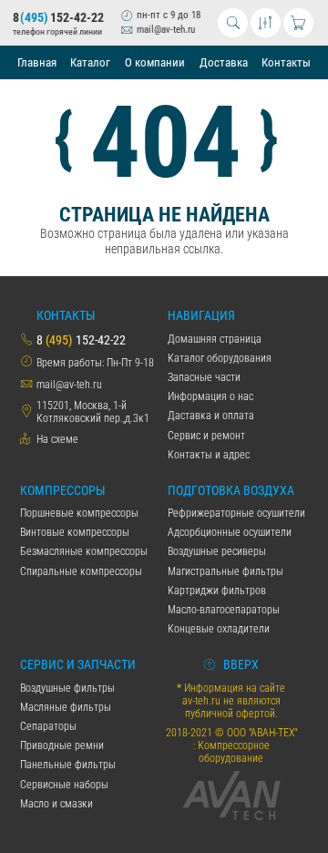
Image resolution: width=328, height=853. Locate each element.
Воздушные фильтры (67, 688)
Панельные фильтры (68, 764)
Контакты (286, 62)
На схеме (57, 439)
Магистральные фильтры (225, 571)
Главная (36, 62)
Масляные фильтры (65, 707)
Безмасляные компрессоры (84, 551)
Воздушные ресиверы (217, 551)
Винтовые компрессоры (74, 532)
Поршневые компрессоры (79, 513)
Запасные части (204, 377)
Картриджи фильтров (217, 590)
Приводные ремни (62, 745)
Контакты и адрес (209, 454)
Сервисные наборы (64, 784)
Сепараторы (48, 726)
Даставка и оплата (211, 415)
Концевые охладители (219, 628)
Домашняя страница (214, 339)
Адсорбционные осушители (230, 532)
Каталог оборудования (220, 358)
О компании (155, 62)
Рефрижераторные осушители (236, 513)
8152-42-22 (58, 18)
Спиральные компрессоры (81, 571)
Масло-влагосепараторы (224, 609)
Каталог (90, 62)
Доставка (224, 62)
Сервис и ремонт (206, 435)
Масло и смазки (56, 803)
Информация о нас (210, 396)
